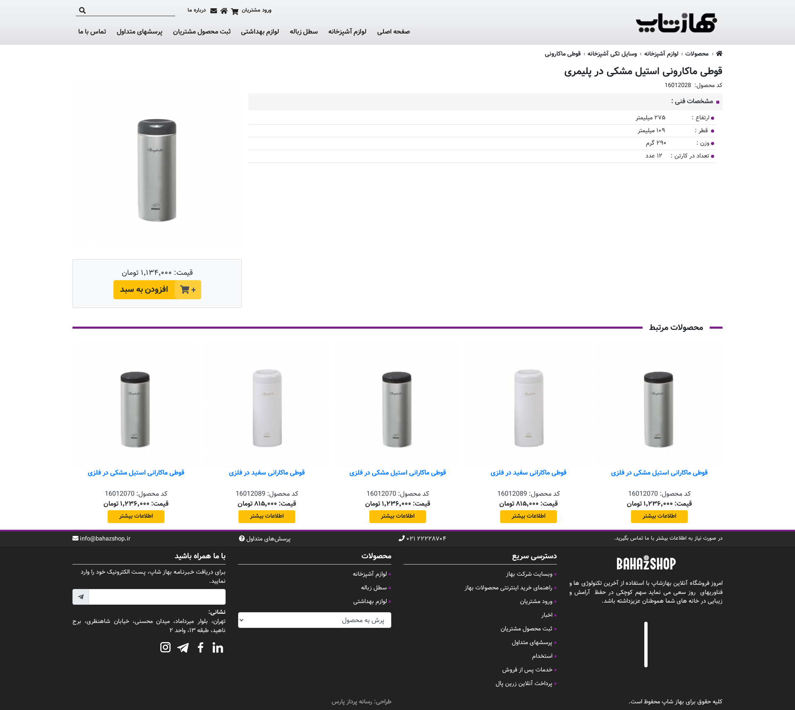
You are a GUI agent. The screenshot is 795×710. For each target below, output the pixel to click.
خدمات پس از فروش (527, 670)
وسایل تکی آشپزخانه (612, 54)
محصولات (696, 54)
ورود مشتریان (536, 601)
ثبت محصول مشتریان (202, 32)
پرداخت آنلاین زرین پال (524, 683)
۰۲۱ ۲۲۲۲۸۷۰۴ (426, 539)
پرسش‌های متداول (268, 539)
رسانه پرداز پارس (352, 702)
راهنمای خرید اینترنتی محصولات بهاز (508, 588)
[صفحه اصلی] (224, 10)
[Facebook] (200, 646)
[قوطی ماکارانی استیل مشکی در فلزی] (659, 404)
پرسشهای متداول (139, 32)
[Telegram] (183, 646)
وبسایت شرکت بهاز (529, 574)
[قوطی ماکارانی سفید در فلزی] (528, 404)
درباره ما (197, 11)
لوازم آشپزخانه (347, 32)
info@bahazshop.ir (105, 539)
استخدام (542, 656)
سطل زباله (304, 32)
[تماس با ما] (213, 10)
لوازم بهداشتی (260, 32)
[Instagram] (165, 646)
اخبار (546, 615)
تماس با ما (92, 32)
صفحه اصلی (393, 32)
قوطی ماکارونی (563, 54)
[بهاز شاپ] (677, 22)
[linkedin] (218, 646)
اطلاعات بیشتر (659, 516)
